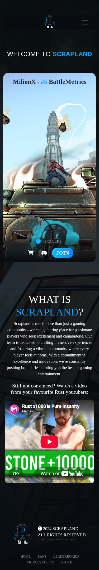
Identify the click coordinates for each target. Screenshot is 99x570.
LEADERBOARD (66, 556)
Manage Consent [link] (66, 539)
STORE (66, 562)
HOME (26, 556)
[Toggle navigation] (85, 22)
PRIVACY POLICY (40, 562)
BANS (41, 556)
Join (62, 253)
